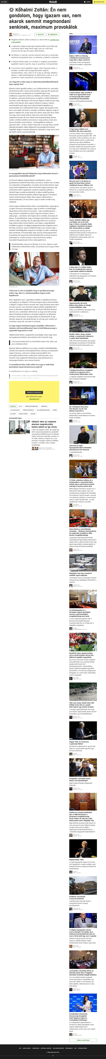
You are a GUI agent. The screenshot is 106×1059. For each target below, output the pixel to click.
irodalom (15, 35)
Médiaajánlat (69, 1048)
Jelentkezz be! (100, 1)
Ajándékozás (53, 34)
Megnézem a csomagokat (34, 392)
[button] (13, 406)
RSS (75, 1048)
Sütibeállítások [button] (82, 1048)
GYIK (20, 1048)
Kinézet (88, 1)
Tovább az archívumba (83, 1040)
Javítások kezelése (46, 1048)
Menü (5, 1)
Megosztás (41, 34)
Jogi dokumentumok (58, 1048)
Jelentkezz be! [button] (34, 399)
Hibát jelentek (27, 1048)
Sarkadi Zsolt (16, 33)
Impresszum (35, 1048)
